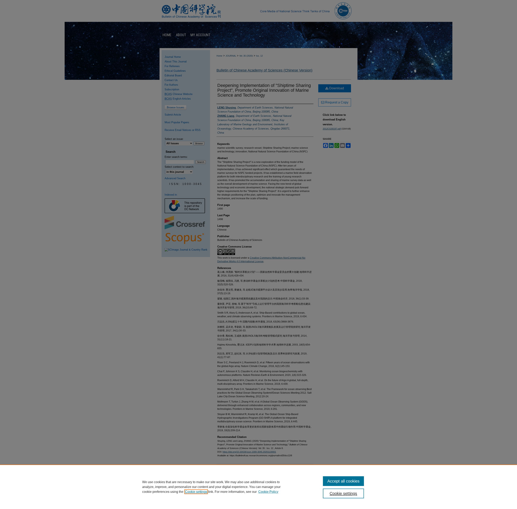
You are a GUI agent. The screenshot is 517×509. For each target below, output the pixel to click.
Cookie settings (196, 491)
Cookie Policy (268, 491)
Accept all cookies (343, 481)
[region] (258, 487)
